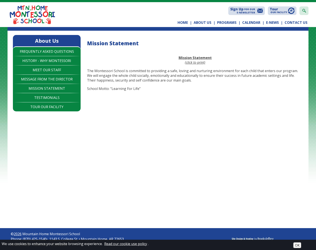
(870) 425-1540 (34, 239)
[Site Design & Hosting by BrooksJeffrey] (268, 239)
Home (183, 22)
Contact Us (296, 22)
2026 (17, 234)
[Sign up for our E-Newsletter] (246, 10)
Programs (226, 22)
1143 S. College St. (63, 239)
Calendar (251, 22)
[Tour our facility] (282, 10)
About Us (202, 22)
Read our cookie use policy (125, 243)
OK (297, 245)
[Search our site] (303, 10)
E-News (272, 22)
